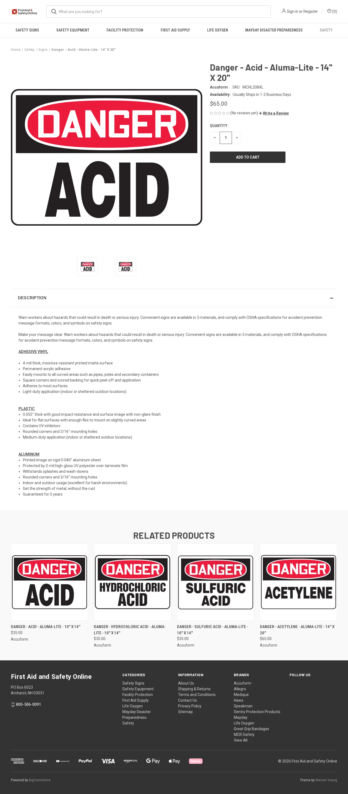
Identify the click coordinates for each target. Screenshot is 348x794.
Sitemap (185, 712)
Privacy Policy (189, 706)
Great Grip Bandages (251, 729)
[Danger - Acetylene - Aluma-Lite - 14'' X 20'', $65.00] (298, 582)
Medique (241, 694)
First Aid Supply (175, 30)
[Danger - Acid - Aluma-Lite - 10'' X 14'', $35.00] (49, 582)
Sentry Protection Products (257, 712)
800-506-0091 (28, 704)
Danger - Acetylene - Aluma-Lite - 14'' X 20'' (297, 629)
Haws (238, 700)
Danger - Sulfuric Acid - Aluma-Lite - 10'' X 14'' (212, 629)
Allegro (240, 689)
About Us (186, 683)
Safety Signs (27, 30)
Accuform (242, 683)
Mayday (240, 717)
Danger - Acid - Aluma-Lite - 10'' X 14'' (45, 626)
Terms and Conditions (197, 694)
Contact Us (187, 700)
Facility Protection (125, 30)
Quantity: (219, 126)
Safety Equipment (72, 30)
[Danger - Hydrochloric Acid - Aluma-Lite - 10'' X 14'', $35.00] (132, 582)
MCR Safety (244, 734)
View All (240, 740)
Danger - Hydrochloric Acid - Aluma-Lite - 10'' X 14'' (130, 629)
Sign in (292, 11)
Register (310, 11)
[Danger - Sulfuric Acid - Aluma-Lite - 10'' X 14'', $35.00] (215, 582)
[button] (274, 113)
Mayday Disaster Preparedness (274, 30)
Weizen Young (326, 780)
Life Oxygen (217, 30)
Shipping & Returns (194, 689)
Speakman (243, 706)
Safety (326, 30)
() (334, 11)
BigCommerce (40, 780)
